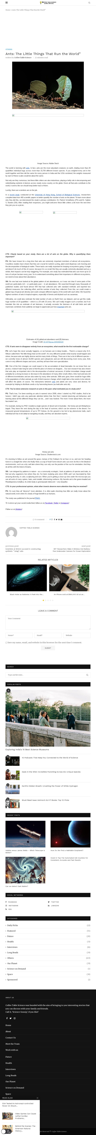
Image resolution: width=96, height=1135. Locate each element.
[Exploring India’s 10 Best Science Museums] (48, 718)
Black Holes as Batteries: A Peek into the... (27, 594)
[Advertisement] (48, 29)
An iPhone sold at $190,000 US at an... (69, 594)
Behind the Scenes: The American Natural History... (25, 1128)
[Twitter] (11, 1018)
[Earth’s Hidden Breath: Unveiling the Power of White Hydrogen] (13, 789)
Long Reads (48, 952)
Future (48, 936)
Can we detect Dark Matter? (17, 886)
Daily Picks (48, 925)
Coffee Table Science (22, 58)
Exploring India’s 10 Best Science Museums (27, 749)
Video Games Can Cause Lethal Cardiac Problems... (25, 1116)
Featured (48, 931)
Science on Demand (48, 969)
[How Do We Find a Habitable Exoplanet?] (70, 834)
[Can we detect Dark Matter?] (25, 870)
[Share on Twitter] (56, 519)
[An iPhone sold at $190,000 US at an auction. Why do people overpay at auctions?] (69, 577)
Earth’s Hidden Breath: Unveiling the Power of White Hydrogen (50, 786)
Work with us (12, 1050)
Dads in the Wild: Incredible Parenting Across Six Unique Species (51, 772)
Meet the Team (13, 1044)
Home (8, 10)
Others (48, 958)
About (8, 1031)
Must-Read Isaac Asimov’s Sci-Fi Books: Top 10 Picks (45, 800)
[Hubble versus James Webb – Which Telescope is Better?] (25, 834)
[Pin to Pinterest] (59, 519)
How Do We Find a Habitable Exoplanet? (67, 850)
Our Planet (48, 963)
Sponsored (48, 979)
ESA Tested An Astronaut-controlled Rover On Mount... (17, 1104)
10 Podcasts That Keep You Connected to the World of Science (50, 758)
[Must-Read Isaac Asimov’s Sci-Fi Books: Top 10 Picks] (13, 803)
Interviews (48, 947)
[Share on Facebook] (54, 519)
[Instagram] (14, 1018)
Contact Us (11, 1037)
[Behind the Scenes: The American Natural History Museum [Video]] (7, 1128)
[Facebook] (7, 1018)
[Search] (89, 3)
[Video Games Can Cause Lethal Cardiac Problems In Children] (7, 1116)
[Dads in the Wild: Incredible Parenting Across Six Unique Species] (13, 775)
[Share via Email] (61, 519)
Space (48, 974)
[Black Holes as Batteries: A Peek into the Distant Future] (27, 577)
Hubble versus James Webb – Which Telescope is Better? (25, 851)
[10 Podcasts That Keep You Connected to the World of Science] (13, 761)
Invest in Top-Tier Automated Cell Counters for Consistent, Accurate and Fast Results (69, 859)
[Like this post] (52, 519)
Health (48, 941)
